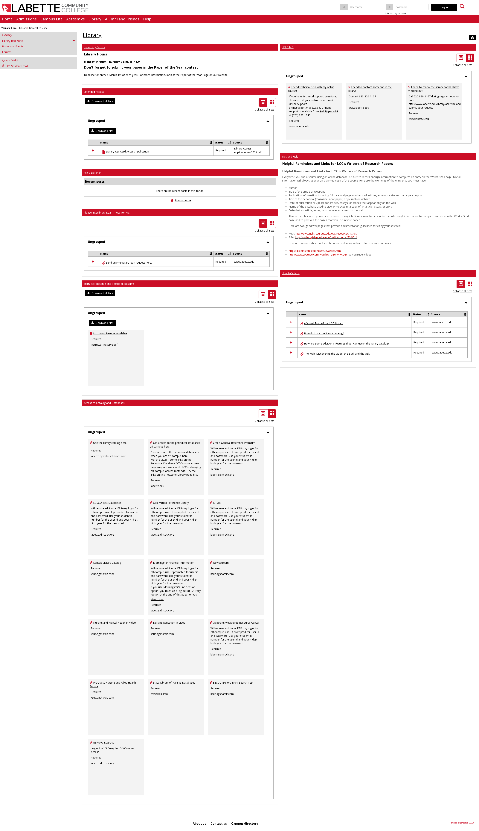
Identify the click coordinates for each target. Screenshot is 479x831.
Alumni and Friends (122, 19)
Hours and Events (12, 46)
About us (199, 823)
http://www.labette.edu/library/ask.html (432, 104)
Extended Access (94, 91)
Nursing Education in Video (169, 622)
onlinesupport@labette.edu (305, 107)
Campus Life (51, 19)
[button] (100, 101)
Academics (75, 19)
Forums (6, 52)
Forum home (183, 200)
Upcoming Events (94, 47)
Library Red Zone (38, 28)
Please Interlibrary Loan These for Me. (107, 212)
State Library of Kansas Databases (174, 682)
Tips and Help (290, 156)
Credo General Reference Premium (234, 443)
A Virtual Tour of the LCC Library (323, 323)
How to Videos (291, 273)
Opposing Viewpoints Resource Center (236, 622)
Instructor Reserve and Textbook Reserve (109, 283)
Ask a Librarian (92, 172)
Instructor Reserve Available (110, 333)
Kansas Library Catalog (107, 562)
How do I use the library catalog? (324, 333)
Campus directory (244, 823)
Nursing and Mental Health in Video (114, 622)
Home (7, 19)
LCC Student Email (17, 66)
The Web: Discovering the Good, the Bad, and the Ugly (337, 353)
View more (157, 599)
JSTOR (217, 502)
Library (95, 19)
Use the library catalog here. (110, 443)
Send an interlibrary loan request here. (129, 262)
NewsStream (221, 562)
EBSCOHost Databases (107, 502)
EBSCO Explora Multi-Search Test (233, 682)
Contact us (218, 823)
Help (147, 19)
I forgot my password (396, 13)
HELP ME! (288, 47)
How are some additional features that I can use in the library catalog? (346, 343)
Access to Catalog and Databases (104, 403)
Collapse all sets (264, 109)
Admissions (26, 19)
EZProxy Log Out (103, 742)
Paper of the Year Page (194, 75)
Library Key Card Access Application (127, 151)
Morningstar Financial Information (173, 562)
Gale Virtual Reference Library (171, 502)
